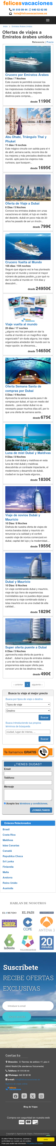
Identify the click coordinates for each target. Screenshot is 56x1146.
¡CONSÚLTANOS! (41, 810)
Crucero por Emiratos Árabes (27, 74)
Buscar (44, 717)
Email (7, 769)
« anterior (18, 684)
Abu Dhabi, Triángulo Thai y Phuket (26, 138)
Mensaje (9, 786)
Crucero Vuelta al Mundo (23, 262)
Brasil (6, 829)
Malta (6, 872)
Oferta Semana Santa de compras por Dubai (23, 388)
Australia (8, 888)
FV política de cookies (35, 1143)
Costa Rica (9, 834)
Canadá (7, 851)
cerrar (46, 1139)
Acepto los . (27, 803)
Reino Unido (10, 883)
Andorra (7, 877)
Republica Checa (13, 856)
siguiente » (37, 684)
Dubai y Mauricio (17, 581)
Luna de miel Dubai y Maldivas (28, 452)
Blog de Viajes (30, 1106)
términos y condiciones (33, 803)
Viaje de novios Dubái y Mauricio (22, 517)
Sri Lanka (8, 861)
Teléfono (9, 777)
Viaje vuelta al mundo (21, 324)
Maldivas (8, 840)
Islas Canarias (11, 845)
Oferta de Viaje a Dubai (22, 203)
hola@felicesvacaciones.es (30, 13)
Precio (50, 41)
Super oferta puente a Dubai (26, 647)
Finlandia (8, 866)
